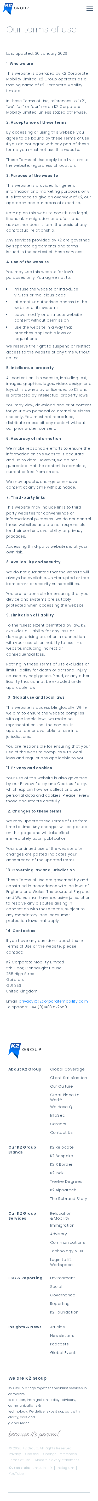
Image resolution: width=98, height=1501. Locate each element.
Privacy (15, 1454)
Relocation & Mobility (61, 1216)
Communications (67, 1242)
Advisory (58, 1234)
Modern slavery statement (57, 1460)
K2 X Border (61, 1164)
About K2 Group (25, 1069)
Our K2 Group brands (22, 1150)
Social (56, 1286)
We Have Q (61, 1106)
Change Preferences (60, 1454)
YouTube (16, 1474)
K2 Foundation (64, 1312)
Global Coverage (67, 1069)
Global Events (64, 1352)
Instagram (65, 1468)
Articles (57, 1327)
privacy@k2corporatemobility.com (53, 1001)
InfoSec (57, 1115)
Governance (63, 1295)
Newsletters (62, 1335)
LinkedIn (39, 1468)
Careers (58, 1124)
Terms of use (20, 1460)
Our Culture (61, 1086)
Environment (62, 1278)
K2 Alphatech (63, 1190)
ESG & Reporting (25, 1278)
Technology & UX (66, 1251)
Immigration (62, 1225)
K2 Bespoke (61, 1155)
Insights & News (25, 1327)
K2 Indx (57, 1173)
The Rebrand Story (68, 1198)
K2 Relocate (62, 1147)
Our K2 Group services (22, 1216)
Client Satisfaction (68, 1077)
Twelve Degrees (66, 1181)
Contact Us (61, 1132)
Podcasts (59, 1344)
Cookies (32, 1454)
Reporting (60, 1303)
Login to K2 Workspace (61, 1262)
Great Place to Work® (65, 1097)
